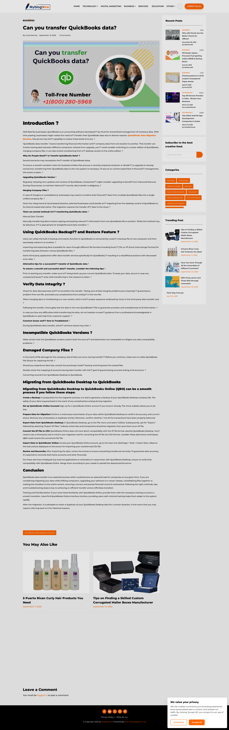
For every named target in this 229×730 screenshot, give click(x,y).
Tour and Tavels (193, 198)
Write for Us (122, 717)
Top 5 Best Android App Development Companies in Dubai (192, 118)
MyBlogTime (107, 722)
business (186, 30)
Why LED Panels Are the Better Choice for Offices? (192, 36)
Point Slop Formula (175, 293)
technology (187, 93)
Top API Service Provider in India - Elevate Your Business (192, 98)
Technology (183, 180)
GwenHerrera (30, 35)
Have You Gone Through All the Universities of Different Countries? (191, 265)
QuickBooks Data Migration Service (40, 533)
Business (28, 20)
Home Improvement (175, 192)
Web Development (175, 198)
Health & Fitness (174, 186)
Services (188, 186)
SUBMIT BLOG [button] (194, 6)
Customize (178, 722)
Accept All (197, 722)
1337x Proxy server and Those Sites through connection (191, 281)
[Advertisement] (91, 648)
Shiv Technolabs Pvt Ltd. (135, 722)
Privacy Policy (107, 717)
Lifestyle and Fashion (176, 203)
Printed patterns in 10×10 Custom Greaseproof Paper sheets (193, 79)
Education (192, 192)
